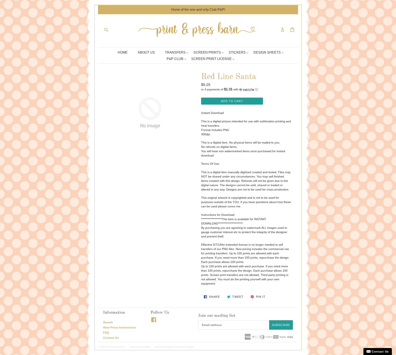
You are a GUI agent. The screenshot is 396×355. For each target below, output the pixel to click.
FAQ (106, 332)
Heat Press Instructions (119, 327)
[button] (246, 89)
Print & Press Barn (115, 347)
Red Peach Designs (184, 347)
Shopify (146, 347)
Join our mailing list (216, 316)
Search (108, 322)
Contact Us (111, 337)
